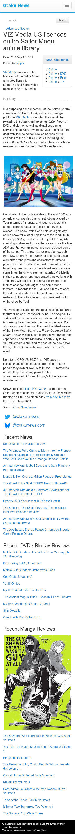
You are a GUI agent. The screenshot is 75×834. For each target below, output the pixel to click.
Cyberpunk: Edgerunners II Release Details (31, 501)
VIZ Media (10, 72)
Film (63, 77)
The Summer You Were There (23, 813)
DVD (63, 73)
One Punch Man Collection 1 (22, 617)
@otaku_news (26, 416)
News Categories (57, 60)
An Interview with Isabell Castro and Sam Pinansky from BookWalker (36, 467)
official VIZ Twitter (34, 388)
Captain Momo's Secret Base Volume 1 (29, 775)
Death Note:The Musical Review (24, 444)
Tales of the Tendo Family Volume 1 (26, 800)
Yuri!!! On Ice (11, 583)
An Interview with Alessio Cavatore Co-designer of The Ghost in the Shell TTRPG (36, 492)
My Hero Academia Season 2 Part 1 (26, 604)
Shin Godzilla (11, 610)
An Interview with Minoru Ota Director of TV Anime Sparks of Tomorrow (36, 520)
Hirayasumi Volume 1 (17, 758)
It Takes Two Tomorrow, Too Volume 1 (28, 806)
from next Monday (58, 397)
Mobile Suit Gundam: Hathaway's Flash (29, 570)
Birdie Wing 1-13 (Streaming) (22, 563)
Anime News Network (25, 407)
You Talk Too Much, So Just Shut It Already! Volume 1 (37, 748)
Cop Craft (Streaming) (17, 576)
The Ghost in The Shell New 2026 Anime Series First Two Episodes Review (34, 509)
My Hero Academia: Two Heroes (24, 590)
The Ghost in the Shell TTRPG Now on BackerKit (35, 483)
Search (62, 20)
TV (62, 82)
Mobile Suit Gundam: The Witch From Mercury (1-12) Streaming (36, 554)
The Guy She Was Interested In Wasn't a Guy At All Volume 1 (36, 737)
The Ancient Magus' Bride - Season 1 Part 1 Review (37, 597)
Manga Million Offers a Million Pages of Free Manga (37, 476)
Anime (53, 69)
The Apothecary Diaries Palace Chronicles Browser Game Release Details (36, 531)
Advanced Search (18, 28)
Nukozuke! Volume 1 (16, 782)
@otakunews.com (29, 425)
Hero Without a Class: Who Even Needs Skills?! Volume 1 (34, 791)
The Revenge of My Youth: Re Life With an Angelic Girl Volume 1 (36, 766)
